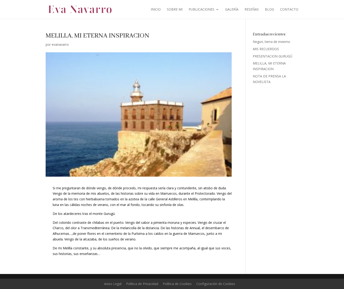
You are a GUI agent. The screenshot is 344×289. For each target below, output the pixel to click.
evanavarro (60, 44)
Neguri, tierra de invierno (271, 41)
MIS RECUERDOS (266, 49)
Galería (231, 9)
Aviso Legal (112, 283)
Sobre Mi (175, 9)
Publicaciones (201, 9)
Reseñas (252, 9)
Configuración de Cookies (215, 283)
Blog (269, 9)
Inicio (156, 9)
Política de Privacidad (142, 283)
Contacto (289, 9)
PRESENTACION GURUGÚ (272, 56)
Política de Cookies (177, 283)
